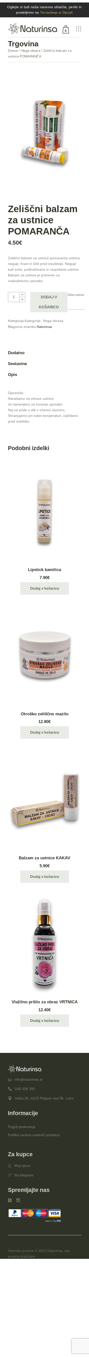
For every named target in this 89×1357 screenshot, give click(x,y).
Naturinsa (44, 327)
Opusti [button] (67, 12)
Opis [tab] (12, 374)
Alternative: (76, 295)
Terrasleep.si (50, 12)
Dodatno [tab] (16, 352)
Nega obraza (53, 321)
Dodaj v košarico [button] (44, 588)
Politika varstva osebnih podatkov (34, 1135)
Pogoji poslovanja (21, 1127)
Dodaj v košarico (49, 302)
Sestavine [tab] (17, 363)
